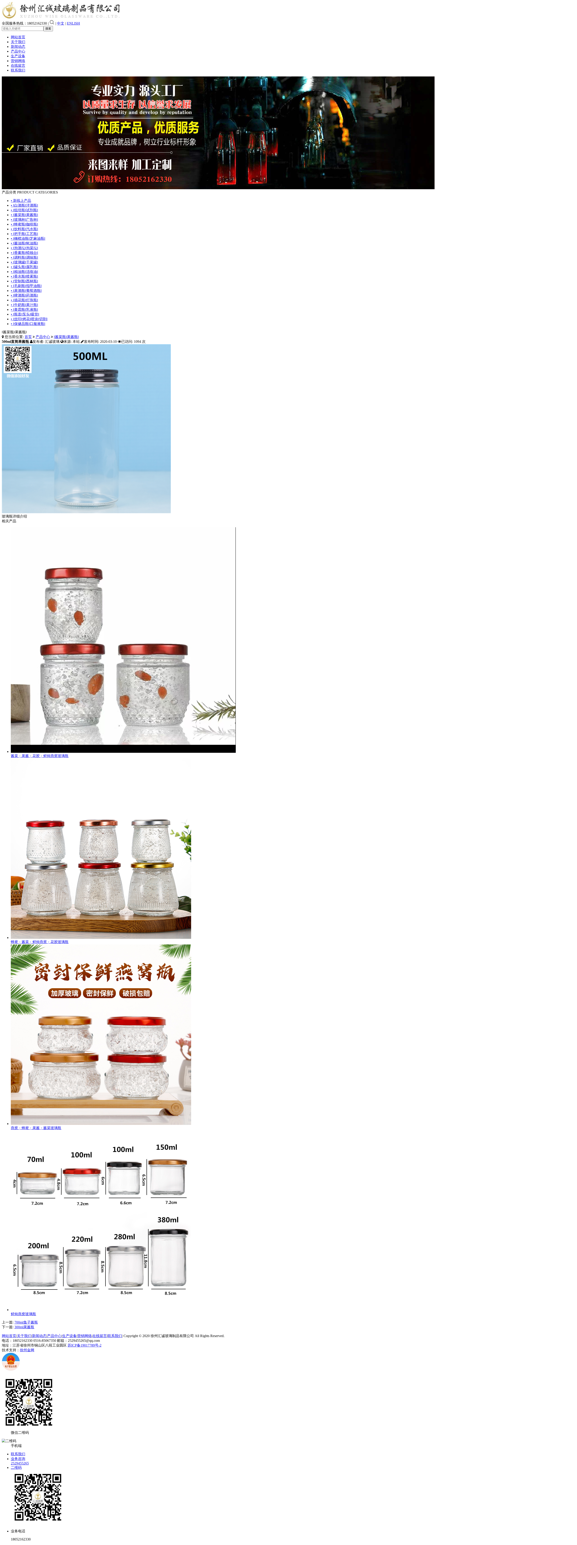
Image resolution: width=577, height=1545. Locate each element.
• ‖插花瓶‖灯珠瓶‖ (24, 300)
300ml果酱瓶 (24, 1327)
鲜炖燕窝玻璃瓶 (23, 1314)
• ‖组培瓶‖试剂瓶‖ (24, 210)
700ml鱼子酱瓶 (26, 1322)
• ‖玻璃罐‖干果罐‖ (24, 262)
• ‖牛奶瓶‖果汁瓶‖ (24, 305)
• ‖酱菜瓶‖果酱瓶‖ (24, 215)
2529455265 (20, 1463)
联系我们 (18, 70)
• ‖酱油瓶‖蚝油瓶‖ (24, 243)
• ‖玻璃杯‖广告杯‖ (24, 219)
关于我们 (18, 42)
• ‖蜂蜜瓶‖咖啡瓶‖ (24, 224)
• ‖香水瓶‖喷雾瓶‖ (24, 276)
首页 (28, 337)
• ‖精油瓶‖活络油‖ (24, 272)
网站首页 (18, 37)
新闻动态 (18, 46)
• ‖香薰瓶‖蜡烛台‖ (24, 253)
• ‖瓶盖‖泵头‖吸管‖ (25, 314)
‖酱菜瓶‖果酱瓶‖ (66, 337)
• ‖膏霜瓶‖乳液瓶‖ (24, 309)
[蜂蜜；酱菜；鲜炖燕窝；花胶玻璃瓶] (101, 937)
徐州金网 (27, 1350)
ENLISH (73, 23)
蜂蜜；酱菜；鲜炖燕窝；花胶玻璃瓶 (40, 942)
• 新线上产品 (21, 201)
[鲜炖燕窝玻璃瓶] (101, 1310)
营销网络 (18, 61)
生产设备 (18, 56)
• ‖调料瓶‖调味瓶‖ (24, 257)
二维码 (16, 1467)
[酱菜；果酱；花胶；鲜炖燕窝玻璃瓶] (123, 751)
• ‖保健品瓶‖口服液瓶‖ (28, 324)
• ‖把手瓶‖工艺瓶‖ (24, 234)
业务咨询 (18, 1459)
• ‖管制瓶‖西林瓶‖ (24, 281)
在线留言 (18, 65)
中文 (60, 23)
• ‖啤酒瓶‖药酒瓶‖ (24, 295)
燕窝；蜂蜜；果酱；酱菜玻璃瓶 (36, 1128)
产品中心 (18, 51)
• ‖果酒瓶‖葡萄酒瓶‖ (26, 290)
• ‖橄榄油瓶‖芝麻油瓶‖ (28, 238)
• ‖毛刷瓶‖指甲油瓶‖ (26, 286)
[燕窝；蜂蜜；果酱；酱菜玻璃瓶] (101, 1124)
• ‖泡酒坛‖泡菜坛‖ (24, 248)
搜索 (48, 28)
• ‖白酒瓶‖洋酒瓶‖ (24, 205)
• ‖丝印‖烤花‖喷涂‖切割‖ (29, 319)
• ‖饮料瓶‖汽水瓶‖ (24, 229)
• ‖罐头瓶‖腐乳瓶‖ (24, 267)
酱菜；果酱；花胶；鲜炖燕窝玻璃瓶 (40, 756)
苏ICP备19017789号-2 (84, 1345)
